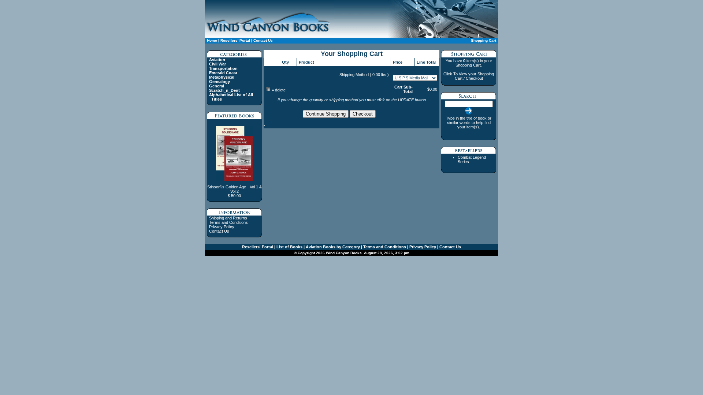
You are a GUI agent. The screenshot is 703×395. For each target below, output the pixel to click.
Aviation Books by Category (332, 247)
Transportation (223, 68)
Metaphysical (221, 77)
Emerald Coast (223, 73)
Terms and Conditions (228, 222)
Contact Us (262, 40)
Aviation (217, 59)
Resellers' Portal (235, 40)
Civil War (217, 64)
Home (212, 40)
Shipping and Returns (228, 218)
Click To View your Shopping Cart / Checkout (468, 76)
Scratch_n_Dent (224, 90)
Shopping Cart (483, 40)
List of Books (288, 247)
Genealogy (219, 81)
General (216, 86)
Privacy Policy (221, 227)
